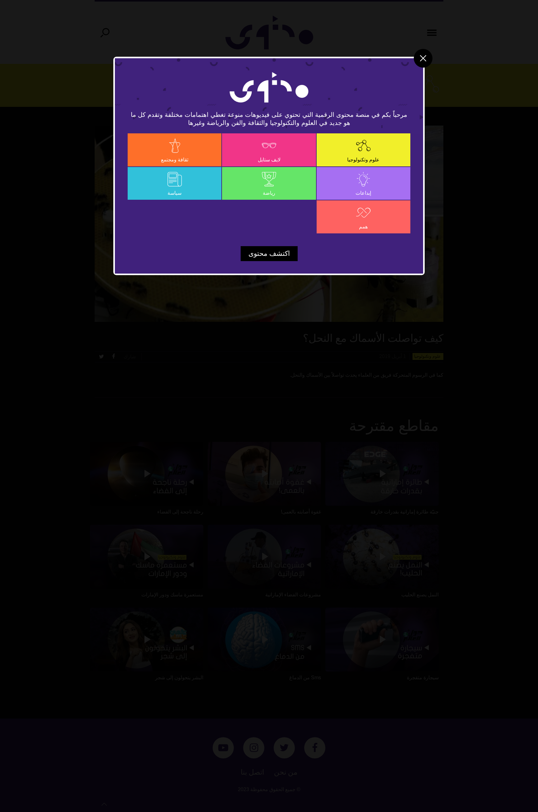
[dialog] (269, 406)
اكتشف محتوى (269, 253)
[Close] (423, 58)
